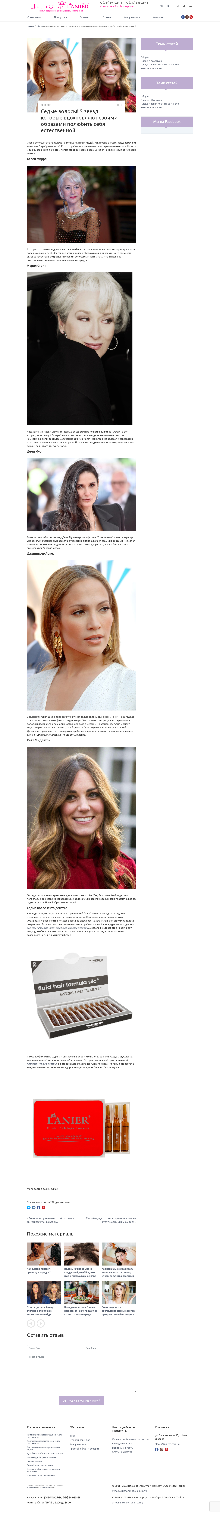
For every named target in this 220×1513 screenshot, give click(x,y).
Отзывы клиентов (80, 1440)
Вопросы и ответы (122, 1447)
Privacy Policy (31, 1487)
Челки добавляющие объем (117, 1307)
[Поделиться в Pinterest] (43, 1207)
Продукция (60, 17)
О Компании (34, 17)
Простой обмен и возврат (84, 1448)
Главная (30, 26)
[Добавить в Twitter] (29, 1207)
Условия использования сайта (129, 1491)
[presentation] (31, 1323)
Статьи (107, 17)
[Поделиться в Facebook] (38, 1207)
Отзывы (84, 17)
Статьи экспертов (122, 1452)
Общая (39, 26)
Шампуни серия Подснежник (41, 1475)
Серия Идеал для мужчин (40, 1465)
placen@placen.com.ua (167, 1444)
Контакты (158, 17)
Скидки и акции (34, 1461)
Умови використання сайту (127, 1502)
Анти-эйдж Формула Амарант (42, 1457)
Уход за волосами (151, 68)
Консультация (132, 17)
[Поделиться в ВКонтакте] (33, 1207)
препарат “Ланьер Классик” (42, 1063)
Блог (72, 1435)
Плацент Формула (151, 61)
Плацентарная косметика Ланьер (160, 64)
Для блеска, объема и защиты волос (45, 1453)
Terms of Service (44, 1487)
